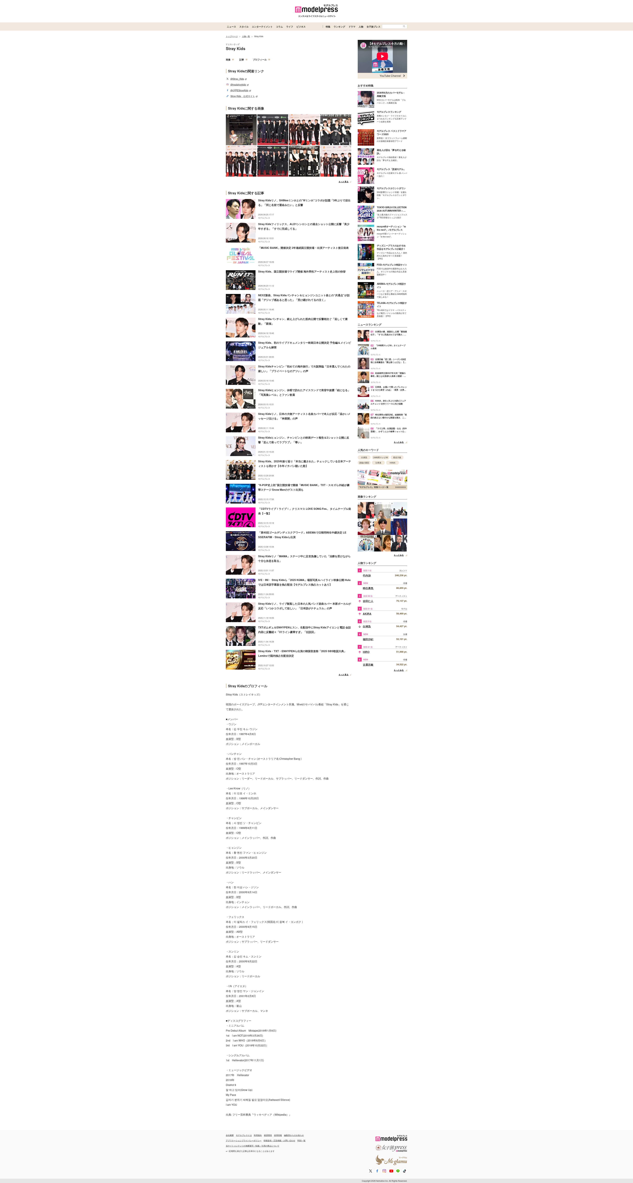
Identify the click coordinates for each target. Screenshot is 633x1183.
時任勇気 (368, 588)
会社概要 (230, 1135)
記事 (241, 59)
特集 (328, 26)
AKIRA (367, 613)
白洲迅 (364, 457)
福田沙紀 (368, 639)
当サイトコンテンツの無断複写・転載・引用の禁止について (252, 1145)
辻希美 (378, 462)
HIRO (366, 652)
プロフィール (260, 59)
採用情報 (278, 1135)
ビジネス (301, 26)
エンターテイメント (262, 26)
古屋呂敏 (368, 664)
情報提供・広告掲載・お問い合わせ (279, 1140)
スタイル (244, 26)
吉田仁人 (368, 601)
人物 (361, 26)
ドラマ (351, 26)
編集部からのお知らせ (294, 1135)
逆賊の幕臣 (364, 462)
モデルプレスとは (244, 1135)
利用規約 (258, 1135)
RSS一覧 (301, 1140)
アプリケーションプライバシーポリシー (243, 1140)
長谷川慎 (397, 457)
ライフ (289, 26)
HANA (392, 462)
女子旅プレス (373, 26)
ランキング (339, 26)
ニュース (231, 26)
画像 (228, 59)
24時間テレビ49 (380, 457)
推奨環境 (268, 1135)
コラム (279, 26)
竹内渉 (367, 575)
